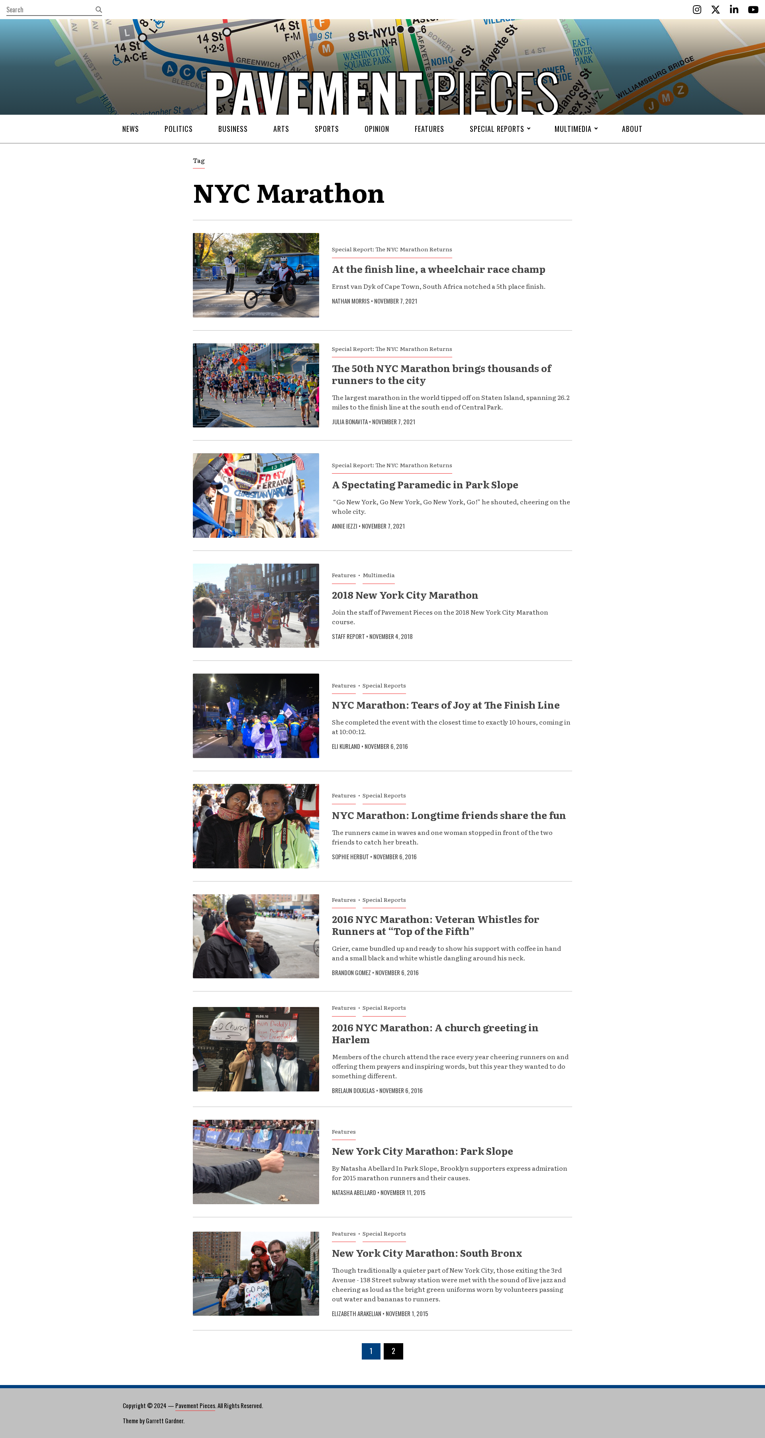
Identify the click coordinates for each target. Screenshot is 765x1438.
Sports (327, 128)
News (130, 128)
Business (233, 128)
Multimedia (573, 128)
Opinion (377, 128)
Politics (179, 128)
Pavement (247, 117)
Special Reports (497, 128)
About (632, 128)
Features (429, 128)
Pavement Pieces (195, 1405)
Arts (281, 128)
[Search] (99, 9)
